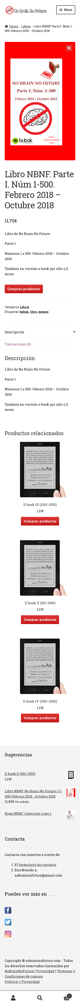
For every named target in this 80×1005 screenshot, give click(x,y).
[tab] (40, 332)
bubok (24, 312)
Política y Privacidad (22, 981)
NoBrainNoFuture (19, 971)
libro (33, 312)
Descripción (14, 332)
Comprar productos (23, 289)
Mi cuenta (13, 998)
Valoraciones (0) (18, 344)
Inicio (13, 26)
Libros (26, 26)
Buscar (40, 998)
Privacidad (45, 971)
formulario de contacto (37, 864)
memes (43, 312)
